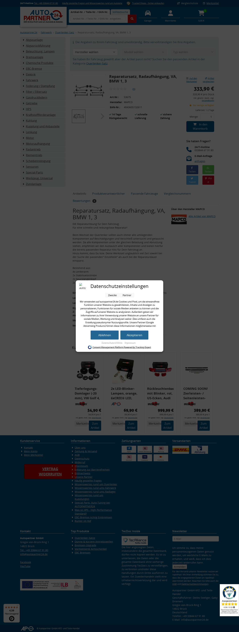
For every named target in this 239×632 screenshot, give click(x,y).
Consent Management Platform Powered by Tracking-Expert (122, 347)
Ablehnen (104, 335)
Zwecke (112, 295)
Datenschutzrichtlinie (112, 342)
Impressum (130, 342)
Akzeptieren (134, 335)
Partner (127, 295)
